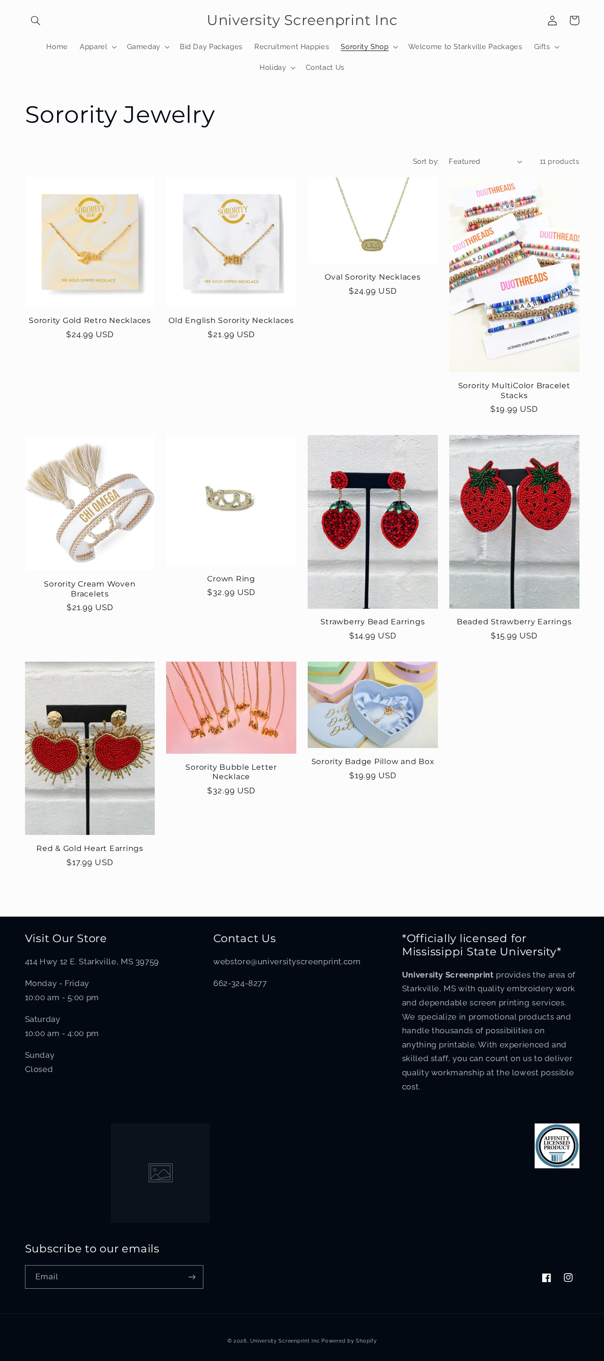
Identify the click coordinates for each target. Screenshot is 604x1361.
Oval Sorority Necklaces (372, 276)
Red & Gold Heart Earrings (89, 848)
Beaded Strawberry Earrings (514, 621)
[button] (36, 20)
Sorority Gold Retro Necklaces (90, 320)
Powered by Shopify (349, 1341)
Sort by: (426, 161)
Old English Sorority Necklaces (231, 320)
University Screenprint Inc (284, 1341)
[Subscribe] (191, 1276)
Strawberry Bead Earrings (372, 621)
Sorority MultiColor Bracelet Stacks (514, 390)
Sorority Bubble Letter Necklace (231, 771)
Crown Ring (231, 578)
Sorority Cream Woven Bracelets (89, 588)
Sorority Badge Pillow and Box (373, 761)
